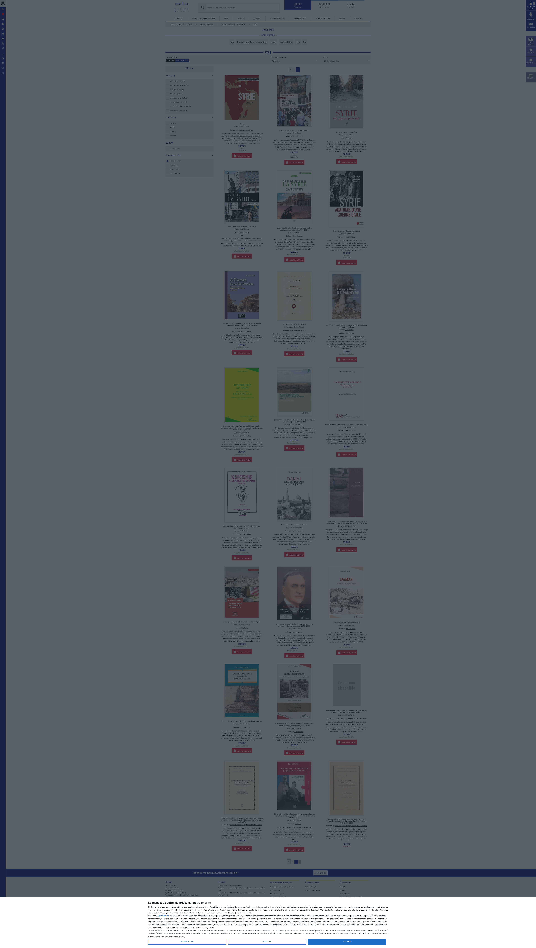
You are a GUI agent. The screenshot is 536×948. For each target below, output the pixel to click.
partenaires (164, 916)
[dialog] (268, 922)
